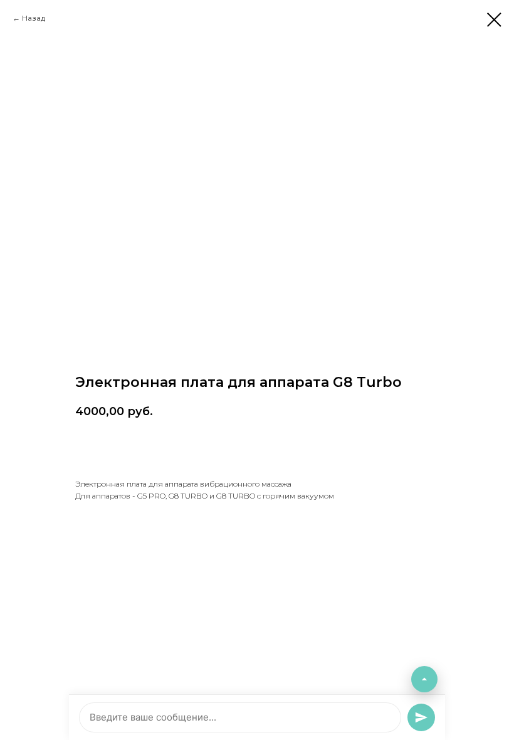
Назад (33, 18)
